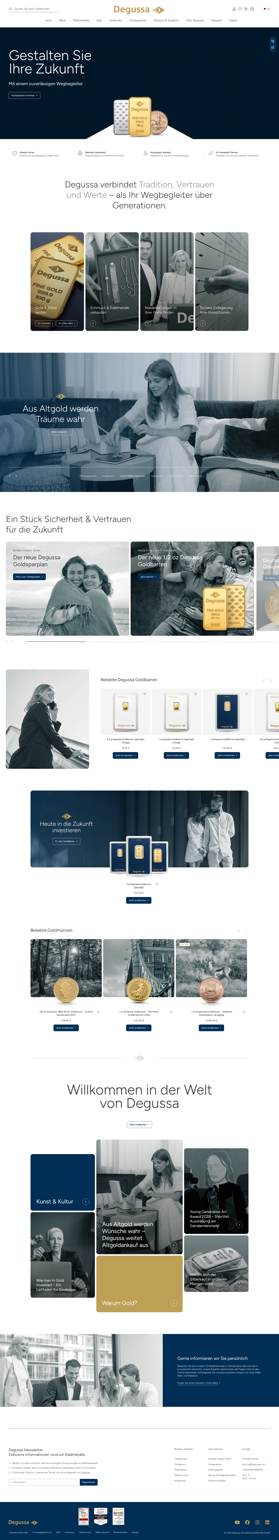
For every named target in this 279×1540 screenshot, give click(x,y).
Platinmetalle (81, 20)
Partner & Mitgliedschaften (222, 1475)
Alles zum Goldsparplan (28, 576)
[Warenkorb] (246, 9)
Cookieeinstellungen (18, 1532)
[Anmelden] (234, 9)
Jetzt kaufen (147, 576)
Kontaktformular (250, 1458)
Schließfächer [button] (176, 476)
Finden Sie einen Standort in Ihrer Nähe (197, 1383)
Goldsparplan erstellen (23, 95)
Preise (233, 20)
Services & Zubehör (166, 20)
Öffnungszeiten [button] (87, 476)
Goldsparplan (137, 20)
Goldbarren (180, 1464)
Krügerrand (180, 1480)
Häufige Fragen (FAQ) (219, 1458)
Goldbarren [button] (157, 476)
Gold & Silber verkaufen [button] (132, 476)
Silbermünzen (181, 1475)
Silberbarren (180, 1469)
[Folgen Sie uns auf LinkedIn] (267, 1522)
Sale (99, 20)
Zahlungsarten (215, 1469)
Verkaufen (115, 20)
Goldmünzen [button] (196, 476)
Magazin (216, 20)
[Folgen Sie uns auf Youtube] (237, 1522)
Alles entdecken (138, 1124)
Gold (48, 20)
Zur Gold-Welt (44, 323)
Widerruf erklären (217, 1480)
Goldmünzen (180, 1458)
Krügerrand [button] (108, 476)
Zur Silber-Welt (66, 323)
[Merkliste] (240, 9)
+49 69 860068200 (252, 1469)
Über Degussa (195, 20)
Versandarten (215, 1464)
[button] (252, 9)
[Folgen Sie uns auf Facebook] (247, 1522)
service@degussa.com (253, 1464)
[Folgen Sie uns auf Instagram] (257, 1522)
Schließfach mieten (61, 438)
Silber (62, 20)
